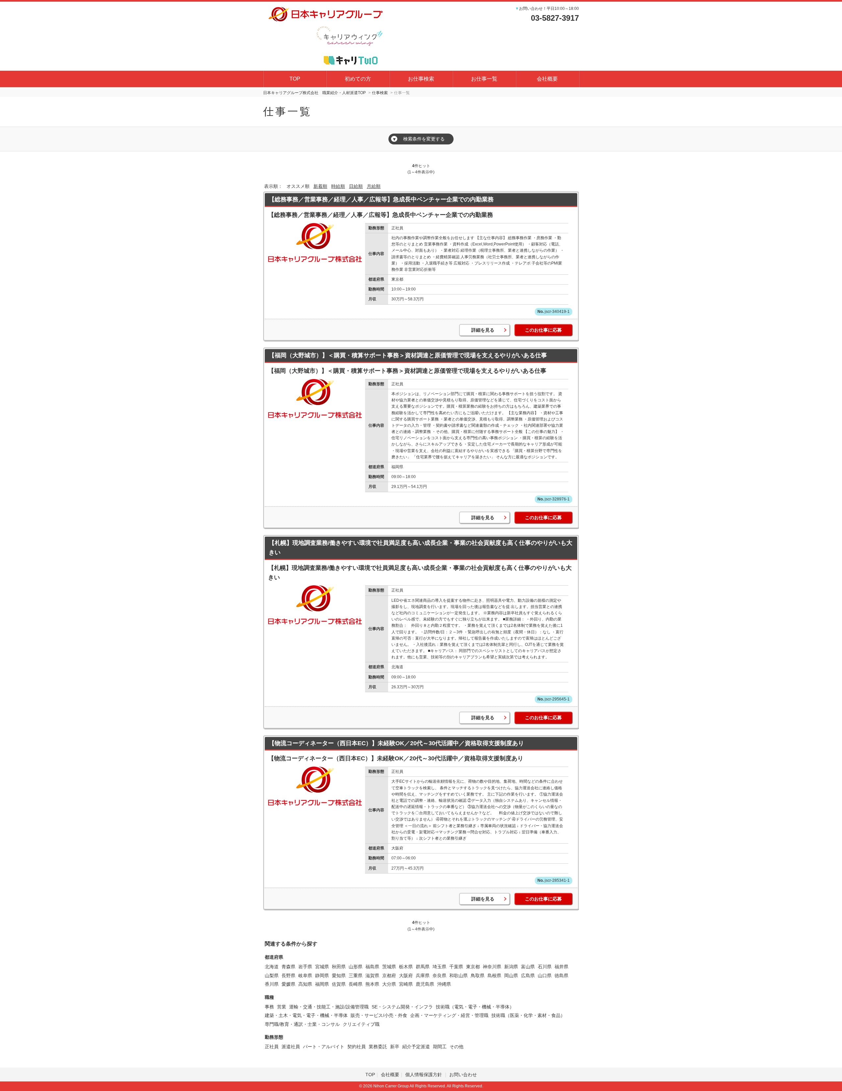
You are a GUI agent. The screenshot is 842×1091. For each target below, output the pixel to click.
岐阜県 (305, 975)
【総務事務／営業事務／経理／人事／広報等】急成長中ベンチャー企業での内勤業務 (381, 199)
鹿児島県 (425, 984)
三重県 (355, 975)
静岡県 (322, 975)
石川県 (545, 966)
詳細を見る (482, 330)
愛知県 (339, 975)
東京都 (473, 966)
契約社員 (356, 1046)
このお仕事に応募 (543, 330)
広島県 (528, 975)
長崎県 (355, 984)
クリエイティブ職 (361, 1024)
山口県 (545, 975)
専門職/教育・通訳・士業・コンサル (302, 1024)
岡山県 (511, 975)
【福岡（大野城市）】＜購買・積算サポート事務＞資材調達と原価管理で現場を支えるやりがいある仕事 (408, 355)
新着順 (320, 186)
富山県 (528, 966)
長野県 (288, 975)
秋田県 (339, 966)
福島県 (372, 966)
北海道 (272, 966)
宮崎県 (406, 984)
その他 (456, 1046)
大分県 (389, 984)
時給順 (338, 186)
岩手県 (305, 966)
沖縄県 (444, 984)
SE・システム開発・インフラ (402, 1006)
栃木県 (406, 966)
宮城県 (322, 966)
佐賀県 (339, 984)
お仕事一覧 (484, 79)
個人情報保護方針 (424, 1074)
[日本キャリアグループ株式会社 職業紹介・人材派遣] (325, 35)
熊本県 (372, 984)
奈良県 (439, 975)
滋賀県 (372, 975)
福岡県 (322, 984)
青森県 (288, 966)
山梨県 (272, 975)
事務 (269, 1006)
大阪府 (406, 975)
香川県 (272, 984)
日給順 (356, 186)
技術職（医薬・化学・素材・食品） (528, 1015)
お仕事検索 (421, 79)
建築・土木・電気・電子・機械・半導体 (306, 1015)
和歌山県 (458, 975)
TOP (294, 79)
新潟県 (511, 966)
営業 (281, 1006)
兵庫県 (423, 975)
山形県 (355, 966)
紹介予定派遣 (416, 1046)
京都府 (389, 975)
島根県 (494, 975)
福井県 (561, 966)
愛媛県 (288, 984)
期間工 (440, 1046)
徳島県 (561, 975)
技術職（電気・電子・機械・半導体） (475, 1006)
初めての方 (358, 79)
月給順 (374, 186)
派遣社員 (291, 1046)
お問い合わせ (463, 1074)
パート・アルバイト (323, 1046)
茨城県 (389, 966)
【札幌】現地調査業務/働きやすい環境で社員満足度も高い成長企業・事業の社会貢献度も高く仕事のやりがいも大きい (420, 548)
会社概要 (547, 79)
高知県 (305, 984)
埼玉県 (439, 966)
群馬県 (423, 966)
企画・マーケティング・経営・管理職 (449, 1015)
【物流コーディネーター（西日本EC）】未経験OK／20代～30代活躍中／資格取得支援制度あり (396, 743)
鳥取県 (477, 975)
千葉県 (456, 966)
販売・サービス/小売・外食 (379, 1015)
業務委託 (378, 1046)
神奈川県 (492, 966)
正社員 (272, 1046)
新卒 (394, 1046)
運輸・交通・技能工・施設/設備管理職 (329, 1006)
